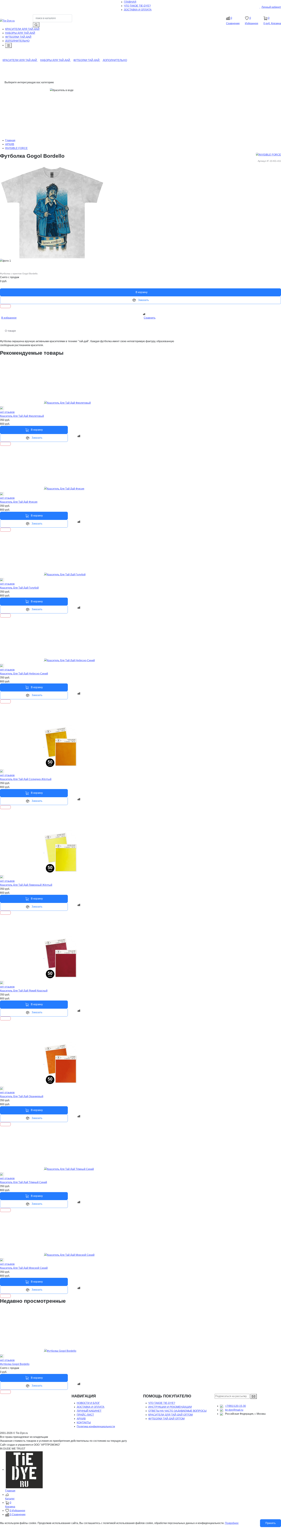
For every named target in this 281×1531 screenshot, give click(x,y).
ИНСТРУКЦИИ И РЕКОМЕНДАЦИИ (170, 1407)
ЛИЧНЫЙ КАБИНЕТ (89, 1410)
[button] (143, 1497)
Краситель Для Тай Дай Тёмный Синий (23, 1182)
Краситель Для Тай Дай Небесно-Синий (24, 673)
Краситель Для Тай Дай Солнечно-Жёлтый (25, 779)
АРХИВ (9, 144)
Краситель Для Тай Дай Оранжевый (21, 1096)
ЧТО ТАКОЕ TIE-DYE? (161, 1403)
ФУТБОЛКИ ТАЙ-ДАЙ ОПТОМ (166, 1418)
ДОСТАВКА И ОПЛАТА (90, 1407)
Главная (10, 140)
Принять (270, 1523)
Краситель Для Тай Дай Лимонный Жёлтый (26, 885)
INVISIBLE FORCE (16, 148)
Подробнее (232, 1523)
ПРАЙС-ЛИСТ (85, 1414)
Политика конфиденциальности (96, 1426)
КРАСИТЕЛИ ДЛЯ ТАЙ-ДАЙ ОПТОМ (170, 1414)
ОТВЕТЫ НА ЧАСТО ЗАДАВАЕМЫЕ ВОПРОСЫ (177, 1410)
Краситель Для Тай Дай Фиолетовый (22, 416)
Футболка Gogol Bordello (14, 1364)
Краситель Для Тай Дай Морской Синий (24, 1268)
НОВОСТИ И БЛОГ (88, 1403)
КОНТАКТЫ (84, 1422)
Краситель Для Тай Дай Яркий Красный (23, 990)
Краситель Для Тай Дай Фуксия (18, 502)
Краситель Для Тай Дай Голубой (19, 587)
